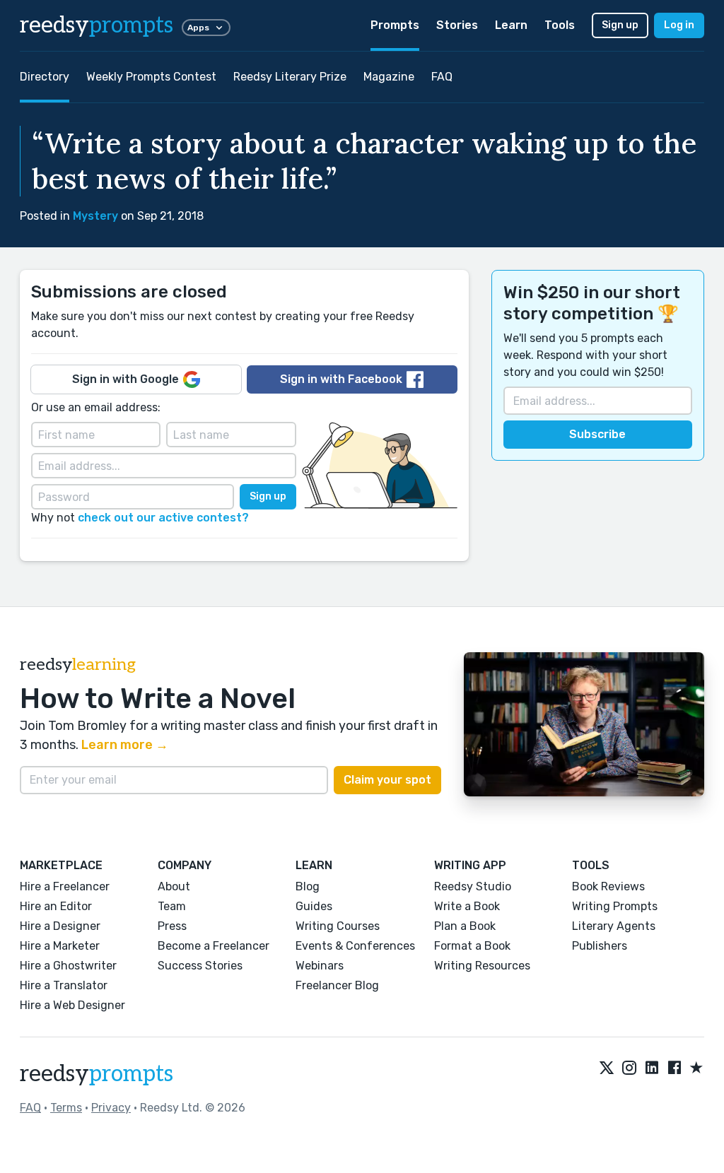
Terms (66, 1107)
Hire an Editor (56, 906)
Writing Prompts (615, 906)
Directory (44, 76)
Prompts (394, 25)
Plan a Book (465, 926)
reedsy (96, 25)
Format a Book (472, 946)
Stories (457, 25)
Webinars (320, 965)
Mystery (95, 216)
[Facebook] (674, 1068)
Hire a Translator (63, 985)
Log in (679, 25)
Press (172, 926)
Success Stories (200, 965)
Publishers (599, 946)
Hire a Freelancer (65, 886)
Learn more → (124, 745)
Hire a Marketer (60, 946)
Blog (308, 886)
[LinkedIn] (651, 1068)
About (174, 886)
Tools (559, 25)
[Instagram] (629, 1068)
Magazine (388, 76)
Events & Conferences (355, 946)
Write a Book (467, 906)
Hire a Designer (60, 926)
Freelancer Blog (337, 985)
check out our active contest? (163, 517)
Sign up (620, 25)
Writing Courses (338, 926)
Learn (511, 25)
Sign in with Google (125, 379)
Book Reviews (608, 886)
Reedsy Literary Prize (289, 76)
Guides (314, 906)
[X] (606, 1068)
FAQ (441, 76)
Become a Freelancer (213, 946)
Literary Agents (613, 926)
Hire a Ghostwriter (68, 965)
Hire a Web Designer (72, 1005)
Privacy (111, 1107)
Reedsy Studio (472, 886)
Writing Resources (482, 965)
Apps (198, 28)
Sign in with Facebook (341, 379)
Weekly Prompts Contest (151, 76)
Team (172, 906)
